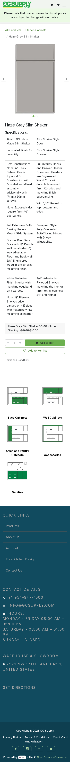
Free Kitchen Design (20, 559)
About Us (12, 537)
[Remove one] (8, 343)
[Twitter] (27, 748)
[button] (3, 78)
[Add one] (20, 343)
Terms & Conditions (36, 737)
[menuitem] (35, 526)
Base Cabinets (17, 417)
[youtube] (51, 748)
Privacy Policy (12, 737)
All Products (13, 30)
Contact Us (14, 570)
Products (12, 526)
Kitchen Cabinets (35, 30)
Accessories (52, 455)
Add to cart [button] (46, 342)
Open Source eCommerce (52, 757)
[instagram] (39, 748)
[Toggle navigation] (64, 4)
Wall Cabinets (52, 417)
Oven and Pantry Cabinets (17, 453)
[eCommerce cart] (51, 4)
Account (12, 548)
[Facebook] (15, 748)
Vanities (17, 492)
